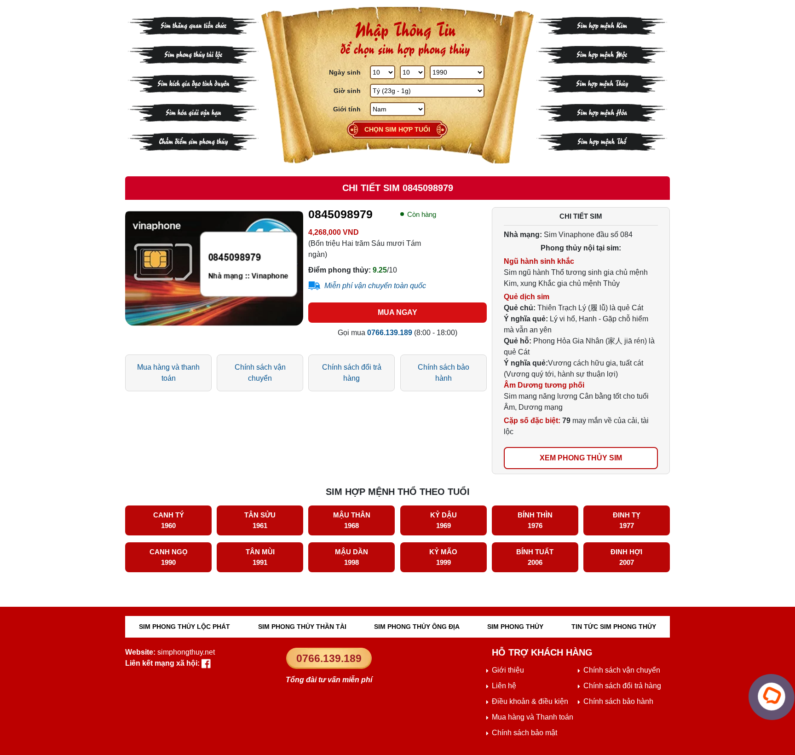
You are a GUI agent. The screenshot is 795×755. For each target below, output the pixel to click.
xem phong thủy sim (581, 458)
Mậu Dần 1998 (351, 557)
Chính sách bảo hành (443, 372)
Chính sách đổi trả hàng (351, 372)
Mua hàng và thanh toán (168, 372)
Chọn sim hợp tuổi (397, 129)
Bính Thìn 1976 (535, 520)
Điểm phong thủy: (339, 270)
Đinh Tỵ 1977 (626, 520)
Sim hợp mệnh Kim (602, 24)
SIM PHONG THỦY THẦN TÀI (302, 626)
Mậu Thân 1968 (351, 520)
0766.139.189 (329, 658)
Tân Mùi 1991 (260, 557)
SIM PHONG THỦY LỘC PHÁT (184, 626)
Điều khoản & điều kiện (530, 701)
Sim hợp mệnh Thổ (601, 140)
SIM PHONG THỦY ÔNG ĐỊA (417, 626)
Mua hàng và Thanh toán (532, 717)
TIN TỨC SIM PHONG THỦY (613, 626)
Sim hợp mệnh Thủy (602, 82)
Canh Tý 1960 (168, 520)
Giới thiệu (508, 670)
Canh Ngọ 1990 (169, 557)
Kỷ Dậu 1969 (443, 520)
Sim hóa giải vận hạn (193, 111)
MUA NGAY (397, 312)
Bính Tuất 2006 (534, 557)
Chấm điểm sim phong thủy (193, 140)
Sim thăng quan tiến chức (193, 24)
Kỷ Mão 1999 (443, 557)
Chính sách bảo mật (524, 733)
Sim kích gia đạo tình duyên (193, 82)
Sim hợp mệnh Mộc (601, 53)
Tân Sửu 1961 (260, 520)
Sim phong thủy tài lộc (193, 53)
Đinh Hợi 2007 (626, 557)
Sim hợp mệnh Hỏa (602, 111)
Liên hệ (504, 686)
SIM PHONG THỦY (515, 626)
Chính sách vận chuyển (260, 372)
